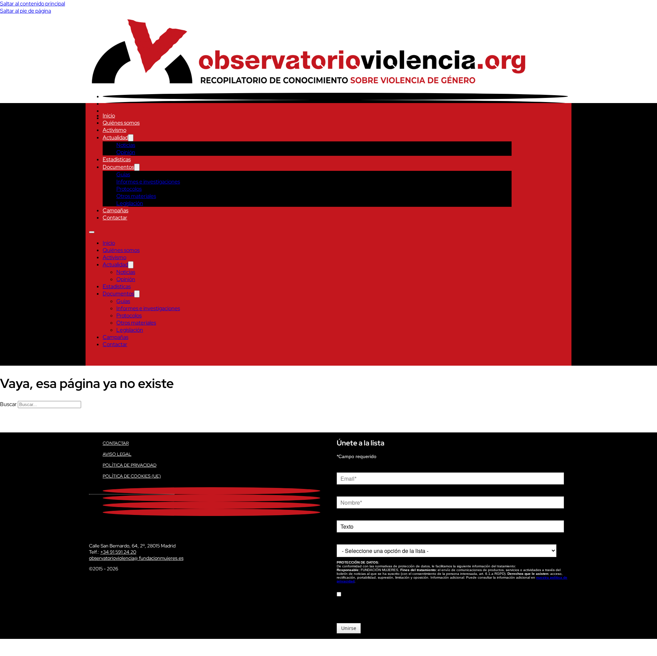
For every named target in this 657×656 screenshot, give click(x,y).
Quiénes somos (121, 122)
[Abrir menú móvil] (91, 232)
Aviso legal (117, 454)
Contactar (115, 217)
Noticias (125, 145)
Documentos (118, 167)
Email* (343, 467)
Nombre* (346, 491)
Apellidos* (347, 515)
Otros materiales (136, 196)
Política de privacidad (129, 465)
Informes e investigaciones (148, 181)
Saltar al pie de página (25, 10)
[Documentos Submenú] (137, 167)
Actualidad (115, 137)
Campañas (115, 210)
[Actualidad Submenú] (130, 137)
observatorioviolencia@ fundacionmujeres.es (136, 558)
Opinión (125, 152)
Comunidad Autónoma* (362, 539)
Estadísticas (117, 159)
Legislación (129, 203)
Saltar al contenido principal (32, 3)
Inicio (109, 115)
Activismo (114, 130)
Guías (123, 174)
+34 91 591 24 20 (118, 552)
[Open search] (92, 358)
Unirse (348, 628)
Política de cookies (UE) (132, 476)
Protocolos (129, 188)
